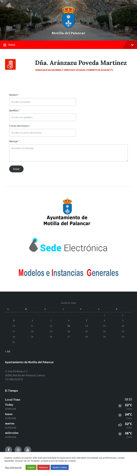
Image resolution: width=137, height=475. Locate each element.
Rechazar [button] (43, 467)
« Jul (7, 351)
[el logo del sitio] (68, 27)
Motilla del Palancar (68, 33)
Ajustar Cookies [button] (60, 467)
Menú (11, 45)
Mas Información (13, 467)
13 (68, 325)
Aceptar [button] (31, 467)
